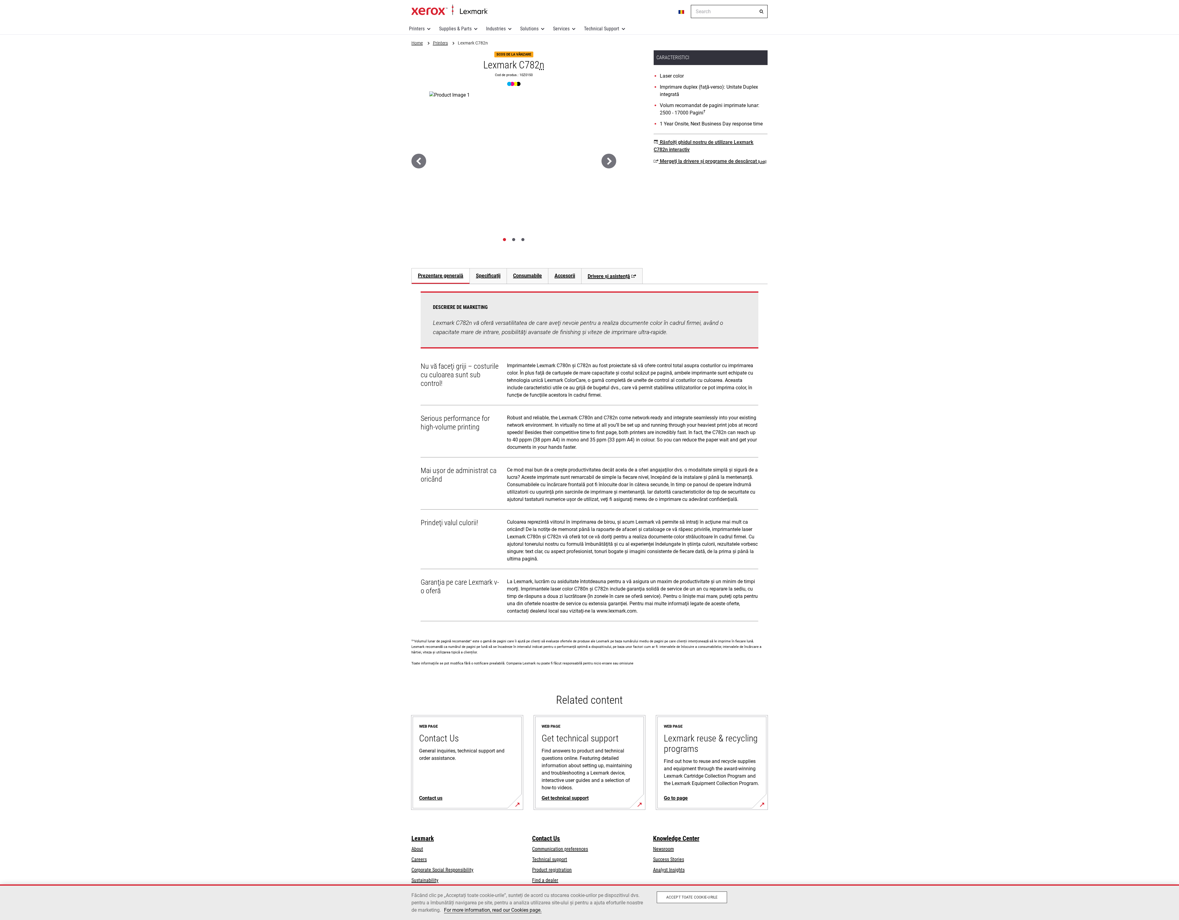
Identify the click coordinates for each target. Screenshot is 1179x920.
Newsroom (663, 849)
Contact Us (546, 838)
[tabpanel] (589, 457)
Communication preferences (560, 849)
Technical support (549, 859)
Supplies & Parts (455, 29)
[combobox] (729, 11)
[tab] (504, 239)
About (417, 849)
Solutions (529, 29)
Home (449, 10)
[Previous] (418, 161)
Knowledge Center (676, 838)
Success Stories (668, 859)
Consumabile (527, 276)
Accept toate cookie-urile (692, 897)
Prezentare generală (440, 276)
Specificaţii (488, 276)
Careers (419, 859)
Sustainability (424, 880)
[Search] (761, 11)
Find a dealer (545, 880)
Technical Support (601, 29)
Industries (496, 29)
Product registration (552, 870)
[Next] (608, 161)
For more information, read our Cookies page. (493, 910)
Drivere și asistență (609, 276)
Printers (417, 29)
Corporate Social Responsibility (442, 870)
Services (561, 29)
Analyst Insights (669, 870)
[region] (589, 902)
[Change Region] (681, 12)
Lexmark (422, 838)
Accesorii (564, 276)
